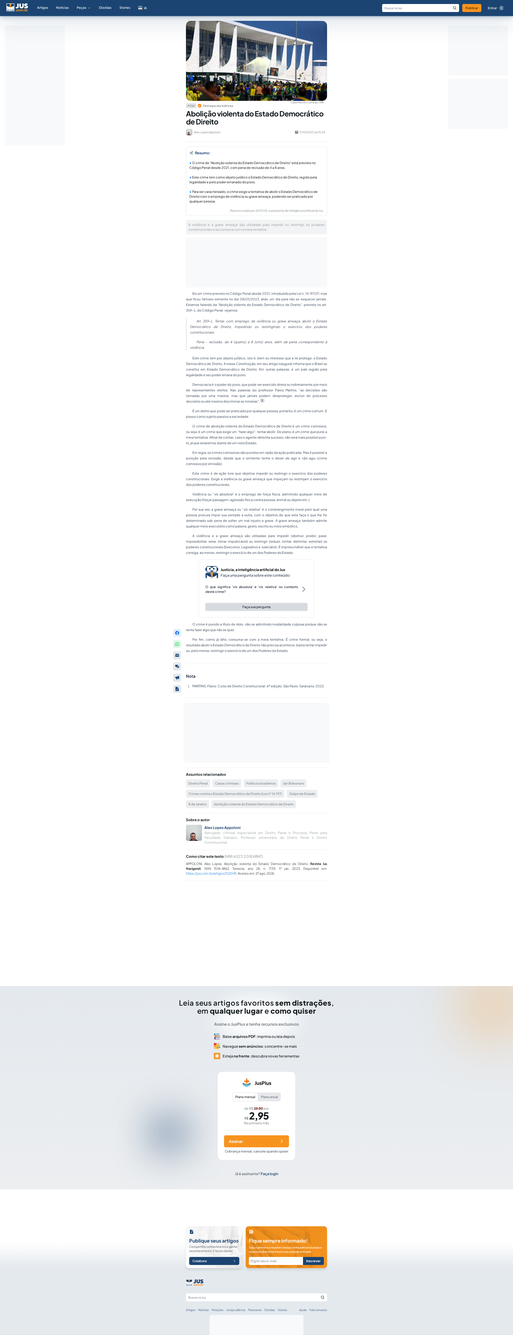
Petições (217, 1309)
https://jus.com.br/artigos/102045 (211, 873)
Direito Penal (198, 783)
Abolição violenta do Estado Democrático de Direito (254, 804)
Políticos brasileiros (261, 783)
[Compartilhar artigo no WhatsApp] (177, 644)
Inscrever (313, 1261)
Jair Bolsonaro (293, 783)
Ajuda (303, 1309)
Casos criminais (227, 783)
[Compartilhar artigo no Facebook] (177, 633)
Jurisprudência (235, 1309)
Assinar (236, 1141)
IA (145, 8)
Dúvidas (105, 7)
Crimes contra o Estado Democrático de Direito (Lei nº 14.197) (235, 794)
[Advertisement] (256, 928)
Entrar (492, 8)
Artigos (42, 7)
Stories (124, 7)
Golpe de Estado (302, 794)
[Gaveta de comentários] (177, 666)
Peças (81, 7)
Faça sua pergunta (256, 607)
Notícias (62, 7)
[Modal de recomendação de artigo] (177, 655)
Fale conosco (318, 1309)
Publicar (472, 8)
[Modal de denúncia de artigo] (177, 678)
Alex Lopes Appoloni (222, 827)
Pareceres (255, 1309)
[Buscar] (455, 8)
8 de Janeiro (197, 804)
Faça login (269, 1173)
